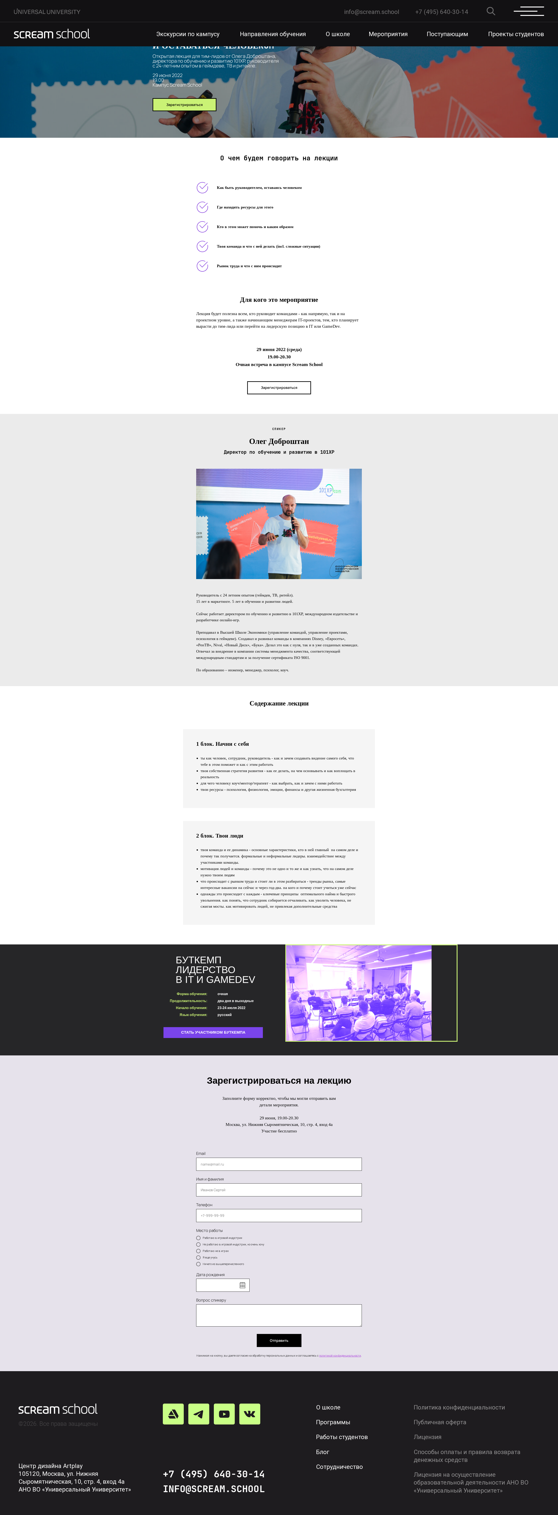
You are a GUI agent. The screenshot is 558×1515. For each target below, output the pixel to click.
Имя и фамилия (210, 1179)
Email (201, 1153)
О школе (338, 34)
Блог (322, 1452)
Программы (333, 1422)
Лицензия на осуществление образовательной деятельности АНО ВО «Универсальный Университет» (471, 1482)
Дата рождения (210, 1274)
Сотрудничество (339, 1466)
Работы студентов (342, 1437)
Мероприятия (388, 34)
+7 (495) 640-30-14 (214, 1474)
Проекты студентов (516, 34)
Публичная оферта (440, 1422)
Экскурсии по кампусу (187, 34)
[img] (52, 34)
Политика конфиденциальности (459, 1407)
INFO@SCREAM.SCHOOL (214, 1489)
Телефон (204, 1204)
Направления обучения (273, 34)
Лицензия (428, 1437)
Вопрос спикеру (211, 1300)
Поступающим (447, 34)
